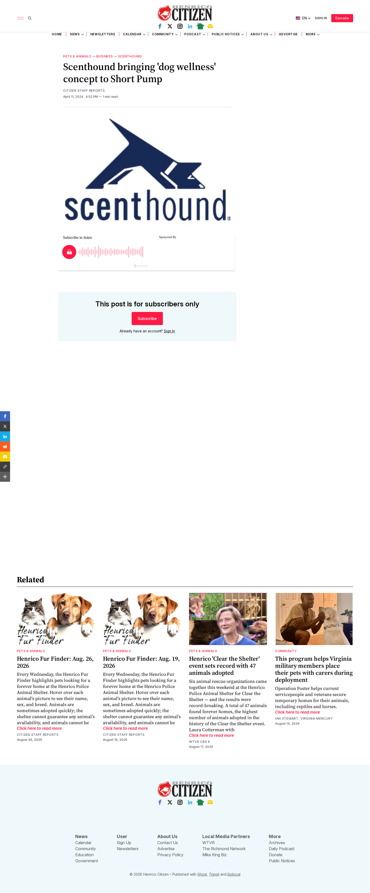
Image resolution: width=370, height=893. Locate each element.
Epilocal (234, 874)
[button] (5, 416)
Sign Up (124, 842)
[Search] (30, 18)
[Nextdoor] (200, 26)
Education (84, 854)
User (122, 836)
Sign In (321, 18)
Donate (342, 18)
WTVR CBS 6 (199, 742)
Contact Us (167, 842)
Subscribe (147, 318)
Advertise (288, 34)
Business (104, 56)
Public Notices (226, 34)
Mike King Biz (214, 854)
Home (57, 34)
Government (86, 860)
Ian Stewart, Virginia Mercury (304, 718)
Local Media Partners (226, 836)
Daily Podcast (281, 848)
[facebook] (160, 26)
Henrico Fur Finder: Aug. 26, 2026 (55, 662)
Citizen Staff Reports (84, 90)
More (311, 34)
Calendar (132, 34)
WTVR (208, 842)
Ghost (202, 874)
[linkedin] (190, 26)
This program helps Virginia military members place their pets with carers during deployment (314, 669)
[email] (210, 26)
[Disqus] (147, 417)
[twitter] (170, 26)
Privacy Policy (170, 854)
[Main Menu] (20, 18)
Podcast (192, 34)
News (75, 34)
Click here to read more (39, 728)
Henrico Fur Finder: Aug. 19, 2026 (141, 662)
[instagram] (180, 26)
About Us (259, 34)
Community (163, 34)
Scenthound (130, 56)
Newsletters (102, 34)
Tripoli (214, 874)
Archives (277, 842)
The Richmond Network (224, 848)
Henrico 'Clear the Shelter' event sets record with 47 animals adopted (224, 665)
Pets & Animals (77, 56)
